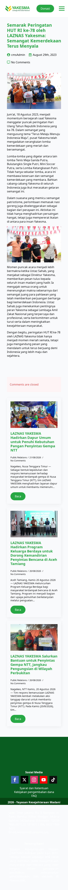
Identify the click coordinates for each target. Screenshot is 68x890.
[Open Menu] (62, 8)
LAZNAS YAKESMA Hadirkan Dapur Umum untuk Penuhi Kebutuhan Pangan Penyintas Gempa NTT (32, 441)
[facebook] (15, 780)
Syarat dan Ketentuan (34, 788)
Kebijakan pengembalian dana (34, 792)
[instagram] (34, 780)
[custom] (53, 780)
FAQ (34, 796)
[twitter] (24, 780)
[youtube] (43, 780)
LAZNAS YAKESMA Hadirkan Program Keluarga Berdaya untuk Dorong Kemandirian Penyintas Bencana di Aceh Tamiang (33, 553)
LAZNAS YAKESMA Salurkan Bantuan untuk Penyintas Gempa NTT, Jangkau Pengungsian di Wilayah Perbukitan (33, 664)
